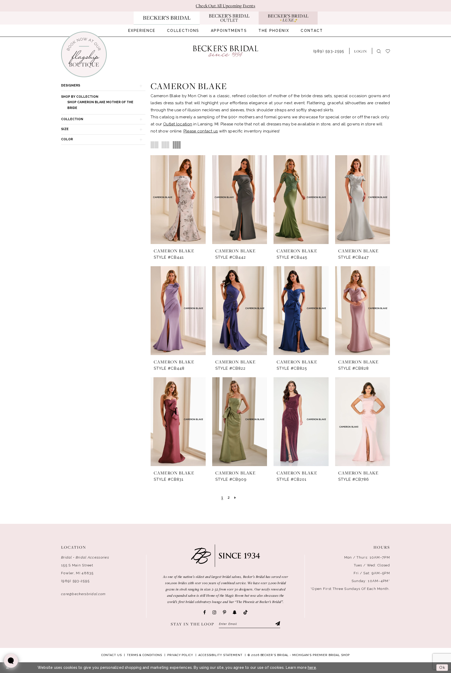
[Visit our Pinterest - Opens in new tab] (224, 612)
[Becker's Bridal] (225, 51)
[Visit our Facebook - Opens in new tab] (204, 612)
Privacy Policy (180, 655)
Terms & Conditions (144, 655)
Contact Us (111, 655)
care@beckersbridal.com (83, 594)
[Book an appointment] (84, 54)
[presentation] (178, 199)
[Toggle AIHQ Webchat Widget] (11, 661)
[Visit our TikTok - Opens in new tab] (245, 612)
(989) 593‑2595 (75, 581)
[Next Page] (235, 497)
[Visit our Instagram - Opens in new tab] (214, 612)
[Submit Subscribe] (277, 624)
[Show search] (379, 51)
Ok (442, 667)
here (312, 667)
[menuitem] (142, 30)
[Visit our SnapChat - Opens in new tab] (235, 612)
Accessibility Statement (220, 655)
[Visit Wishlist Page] (390, 51)
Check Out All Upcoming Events (225, 6)
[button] (360, 51)
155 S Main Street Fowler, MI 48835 (77, 569)
